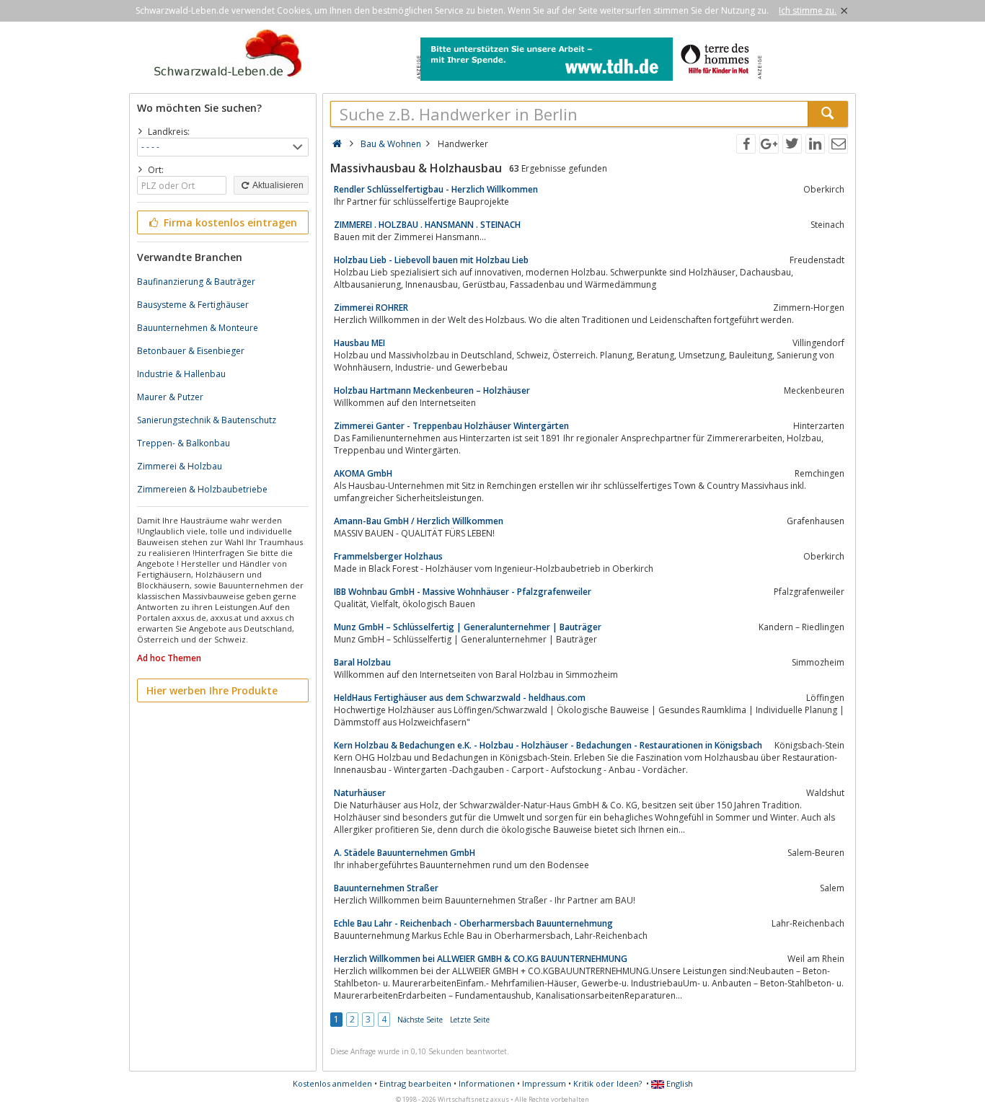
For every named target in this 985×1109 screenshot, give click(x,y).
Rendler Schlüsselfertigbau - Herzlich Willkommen (436, 189)
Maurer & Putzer (170, 397)
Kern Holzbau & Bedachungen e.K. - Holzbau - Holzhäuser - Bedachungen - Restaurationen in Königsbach (548, 745)
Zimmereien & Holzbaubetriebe (202, 489)
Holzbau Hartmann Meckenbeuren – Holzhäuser (432, 390)
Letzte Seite (470, 1020)
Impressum (544, 1083)
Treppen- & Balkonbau (183, 443)
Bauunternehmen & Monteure (197, 328)
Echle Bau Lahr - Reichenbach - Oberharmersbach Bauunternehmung (473, 923)
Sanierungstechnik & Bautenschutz (206, 420)
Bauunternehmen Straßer (386, 888)
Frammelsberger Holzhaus (388, 556)
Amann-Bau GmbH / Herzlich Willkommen (418, 521)
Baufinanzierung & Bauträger (196, 281)
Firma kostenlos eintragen (229, 222)
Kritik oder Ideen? (607, 1083)
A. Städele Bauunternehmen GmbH (404, 853)
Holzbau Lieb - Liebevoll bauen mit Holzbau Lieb (431, 260)
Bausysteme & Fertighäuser (193, 305)
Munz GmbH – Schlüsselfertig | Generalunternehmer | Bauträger (467, 627)
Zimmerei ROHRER (371, 307)
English (678, 1083)
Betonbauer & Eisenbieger (190, 351)
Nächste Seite (420, 1020)
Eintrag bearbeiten (415, 1083)
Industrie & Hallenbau (181, 374)
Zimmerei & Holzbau (179, 466)
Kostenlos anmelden (332, 1083)
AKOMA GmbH (363, 473)
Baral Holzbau (362, 662)
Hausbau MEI (359, 343)
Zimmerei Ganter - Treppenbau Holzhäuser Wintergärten (451, 426)
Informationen (487, 1083)
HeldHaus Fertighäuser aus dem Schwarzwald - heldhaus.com (460, 698)
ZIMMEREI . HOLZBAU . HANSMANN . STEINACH (427, 224)
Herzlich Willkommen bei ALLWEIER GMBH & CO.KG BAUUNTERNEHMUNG (480, 959)
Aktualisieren (277, 185)
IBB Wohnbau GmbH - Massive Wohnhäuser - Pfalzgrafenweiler (462, 592)
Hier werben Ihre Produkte (212, 690)
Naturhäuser (360, 793)
